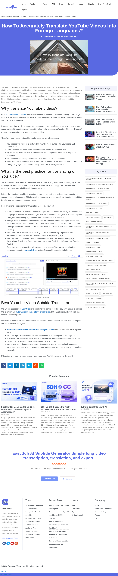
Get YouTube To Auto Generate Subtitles (99, 261)
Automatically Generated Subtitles (97, 238)
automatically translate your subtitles (33, 312)
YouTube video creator (16, 114)
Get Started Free (10, 538)
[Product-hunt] (16, 543)
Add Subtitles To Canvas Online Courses (100, 184)
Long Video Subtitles (93, 270)
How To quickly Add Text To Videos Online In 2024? (105, 122)
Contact (71, 4)
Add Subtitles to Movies (94, 193)
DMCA (3, 571)
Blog (61, 4)
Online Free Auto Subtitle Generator (98, 279)
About (81, 4)
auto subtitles (31, 250)
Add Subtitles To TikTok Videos (96, 204)
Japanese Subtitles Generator (96, 265)
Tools (32, 4)
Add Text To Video (92, 213)
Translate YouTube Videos (22, 16)
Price (45, 4)
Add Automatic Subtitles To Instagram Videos (99, 179)
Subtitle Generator (92, 294)
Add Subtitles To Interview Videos (97, 189)
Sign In (91, 4)
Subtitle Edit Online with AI (94, 407)
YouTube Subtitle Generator (95, 307)
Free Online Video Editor (94, 256)
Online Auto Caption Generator (96, 274)
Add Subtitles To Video (94, 208)
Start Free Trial (104, 4)
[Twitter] (8, 543)
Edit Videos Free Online (94, 252)
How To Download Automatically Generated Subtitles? (105, 109)
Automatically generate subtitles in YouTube (97, 233)
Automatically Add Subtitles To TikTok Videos (99, 227)
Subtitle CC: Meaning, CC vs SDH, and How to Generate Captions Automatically (18, 409)
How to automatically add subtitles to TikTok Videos (106, 97)
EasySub (26, 309)
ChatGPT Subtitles (92, 243)
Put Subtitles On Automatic (95, 289)
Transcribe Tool (107, 294)
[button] (3, 365)
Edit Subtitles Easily (93, 247)
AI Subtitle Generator (93, 217)
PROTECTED (6, 574)
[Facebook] (4, 543)
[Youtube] (12, 543)
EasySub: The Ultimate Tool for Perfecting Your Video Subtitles (106, 134)
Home (23, 4)
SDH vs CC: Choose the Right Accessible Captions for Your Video (58, 408)
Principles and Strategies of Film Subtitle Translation (100, 284)
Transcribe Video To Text (94, 298)
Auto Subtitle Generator (94, 222)
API (53, 4)
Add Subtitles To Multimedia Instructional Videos (100, 198)
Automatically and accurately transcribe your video (30, 329)
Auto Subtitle (108, 217)
